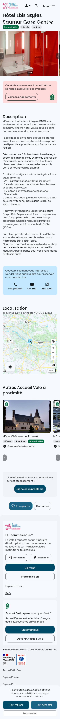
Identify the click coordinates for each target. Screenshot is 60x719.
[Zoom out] (53, 352)
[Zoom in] (53, 347)
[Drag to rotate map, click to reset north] (53, 357)
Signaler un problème (30, 489)
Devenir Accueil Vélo (30, 638)
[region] (30, 344)
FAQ (8, 593)
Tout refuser (16, 705)
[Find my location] (53, 341)
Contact (30, 567)
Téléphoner (15, 288)
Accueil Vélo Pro (12, 670)
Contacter (42, 506)
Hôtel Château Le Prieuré (20, 436)
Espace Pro (9, 684)
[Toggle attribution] (54, 365)
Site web (47, 288)
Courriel (32, 288)
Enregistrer (23, 506)
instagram (19, 557)
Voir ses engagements (22, 96)
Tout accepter (44, 705)
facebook (43, 557)
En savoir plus (30, 629)
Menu (46, 6)
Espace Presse (14, 586)
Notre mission (30, 576)
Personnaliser (30, 713)
